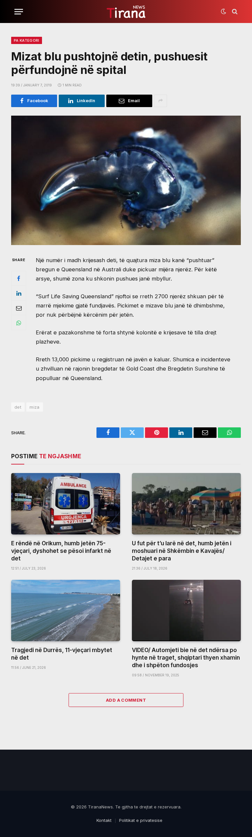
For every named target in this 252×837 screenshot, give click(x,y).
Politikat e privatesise (140, 820)
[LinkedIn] (18, 293)
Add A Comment (126, 700)
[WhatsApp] (18, 322)
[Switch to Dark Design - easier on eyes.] (223, 11)
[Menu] (18, 11)
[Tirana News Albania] (126, 11)
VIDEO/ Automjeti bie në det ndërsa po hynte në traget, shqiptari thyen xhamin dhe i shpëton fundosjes (186, 657)
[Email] (18, 307)
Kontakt (104, 820)
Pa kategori (26, 40)
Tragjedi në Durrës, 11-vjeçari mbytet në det (61, 654)
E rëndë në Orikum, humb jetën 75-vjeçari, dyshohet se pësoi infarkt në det (61, 551)
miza (35, 407)
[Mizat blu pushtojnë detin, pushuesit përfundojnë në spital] (126, 180)
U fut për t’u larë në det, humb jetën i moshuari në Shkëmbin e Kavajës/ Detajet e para (181, 551)
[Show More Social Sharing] (160, 101)
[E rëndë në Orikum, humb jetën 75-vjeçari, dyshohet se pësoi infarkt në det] (65, 503)
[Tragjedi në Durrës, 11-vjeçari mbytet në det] (65, 610)
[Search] (234, 11)
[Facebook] (18, 278)
